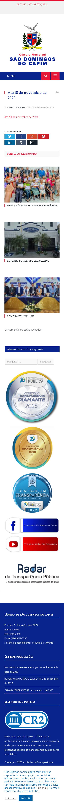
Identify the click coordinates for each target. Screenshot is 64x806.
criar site (26, 736)
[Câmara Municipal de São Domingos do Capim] (32, 44)
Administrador (17, 107)
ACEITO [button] (25, 797)
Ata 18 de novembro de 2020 (21, 117)
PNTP (19, 762)
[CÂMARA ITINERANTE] (32, 295)
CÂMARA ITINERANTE (20, 316)
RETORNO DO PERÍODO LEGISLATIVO (31, 8)
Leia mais (42, 788)
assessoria (42, 741)
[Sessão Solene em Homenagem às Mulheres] (32, 185)
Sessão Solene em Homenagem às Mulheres (32, 205)
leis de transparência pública (36, 749)
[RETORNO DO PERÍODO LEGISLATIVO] (32, 240)
